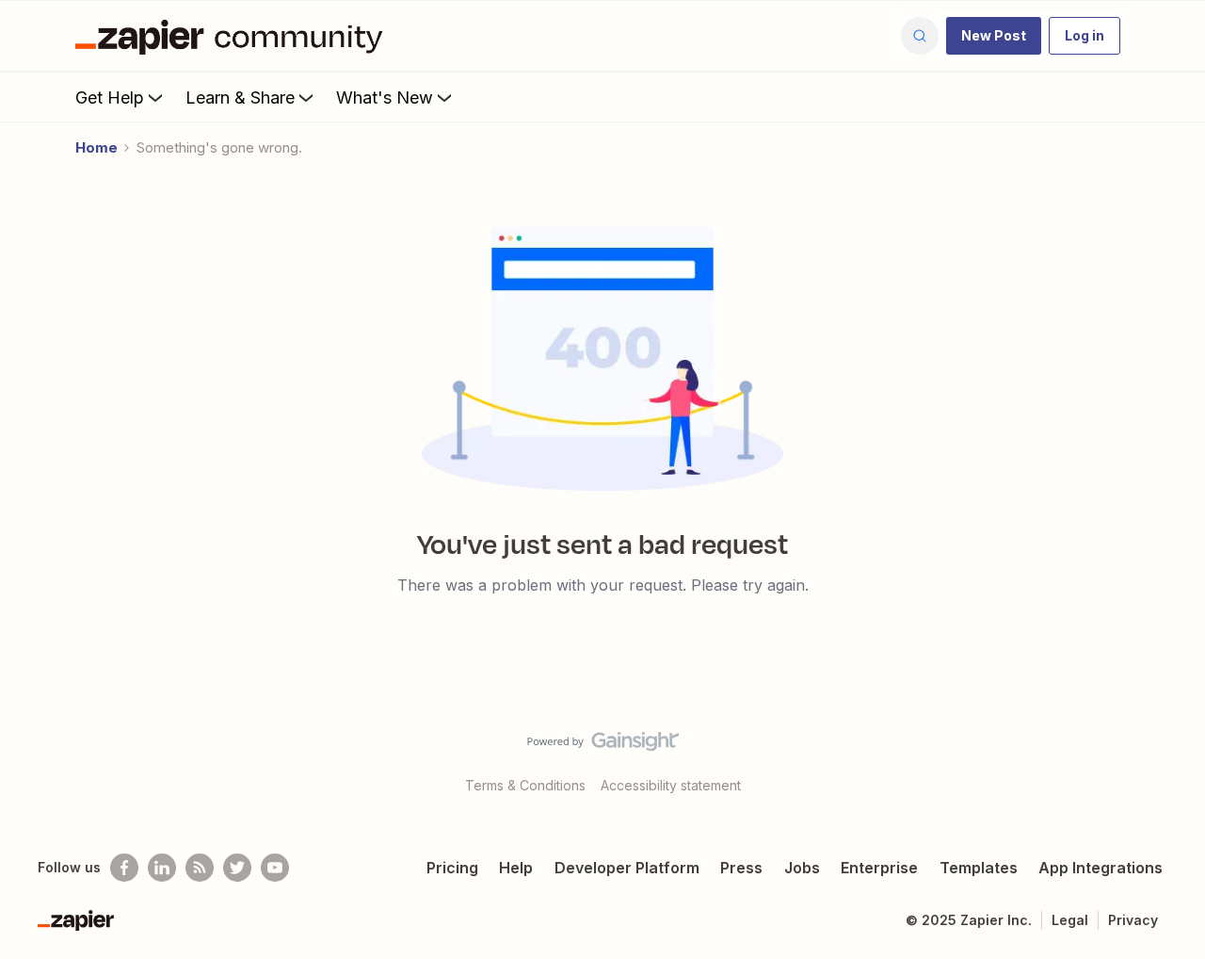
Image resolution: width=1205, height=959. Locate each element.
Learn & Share (240, 97)
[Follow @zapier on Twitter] (237, 867)
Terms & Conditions (525, 785)
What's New (384, 97)
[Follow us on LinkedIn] (162, 867)
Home (96, 147)
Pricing (452, 867)
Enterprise (879, 867)
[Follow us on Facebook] (124, 867)
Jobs (802, 867)
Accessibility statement (671, 785)
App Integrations (1100, 867)
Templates (979, 867)
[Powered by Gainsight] (603, 746)
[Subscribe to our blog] (199, 867)
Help (516, 867)
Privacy (1133, 920)
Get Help (109, 97)
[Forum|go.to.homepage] (233, 36)
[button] (993, 36)
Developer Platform (626, 867)
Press (741, 867)
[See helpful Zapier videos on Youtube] (275, 867)
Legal (1070, 920)
